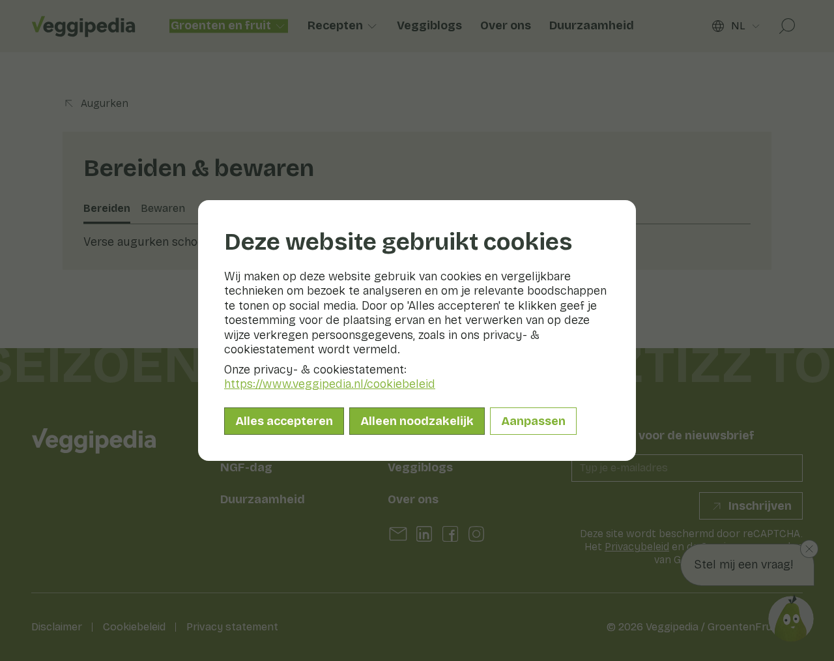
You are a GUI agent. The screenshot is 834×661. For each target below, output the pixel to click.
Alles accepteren (284, 421)
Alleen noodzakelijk (417, 421)
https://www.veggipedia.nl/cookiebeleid (329, 384)
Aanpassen (533, 421)
